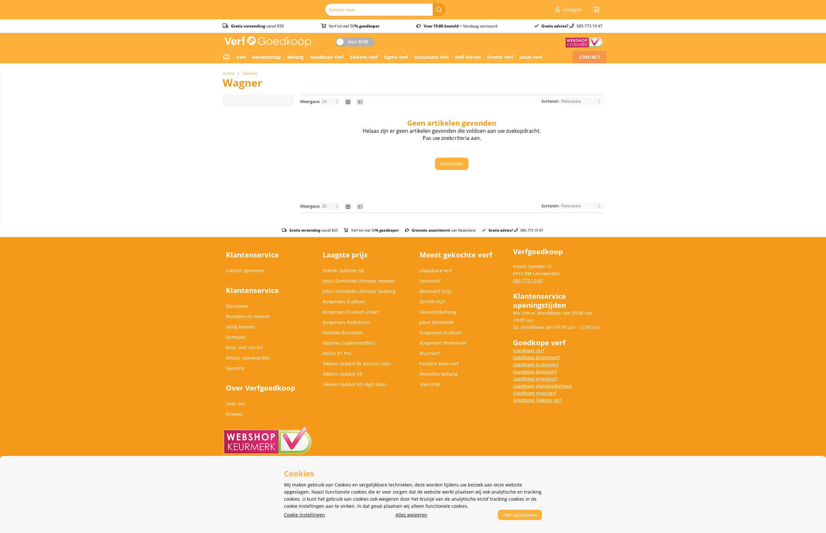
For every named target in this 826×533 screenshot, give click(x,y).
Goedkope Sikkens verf (537, 400)
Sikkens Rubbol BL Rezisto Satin (357, 364)
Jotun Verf (530, 57)
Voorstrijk (429, 384)
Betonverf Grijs (435, 291)
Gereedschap (266, 57)
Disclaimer (237, 306)
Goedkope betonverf (535, 372)
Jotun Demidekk (436, 322)
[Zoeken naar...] (439, 9)
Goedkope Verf (326, 57)
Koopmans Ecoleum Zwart (351, 312)
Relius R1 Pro (337, 353)
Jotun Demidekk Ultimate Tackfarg (359, 291)
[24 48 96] (331, 101)
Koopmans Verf (431, 57)
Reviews (234, 414)
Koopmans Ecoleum (344, 301)
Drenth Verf (500, 57)
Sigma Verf (396, 57)
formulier (236, 337)
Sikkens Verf (364, 57)
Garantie (235, 368)
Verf (241, 57)
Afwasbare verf (435, 270)
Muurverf (429, 353)
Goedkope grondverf (535, 379)
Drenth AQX (432, 301)
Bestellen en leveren (248, 316)
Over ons (235, 404)
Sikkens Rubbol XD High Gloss (355, 384)
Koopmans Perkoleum (346, 322)
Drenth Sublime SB (343, 270)
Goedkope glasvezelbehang (542, 386)
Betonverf (429, 281)
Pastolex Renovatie (343, 332)
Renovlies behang (438, 374)
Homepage (451, 164)
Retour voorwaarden (248, 358)
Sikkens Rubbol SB (342, 374)
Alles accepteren (520, 514)
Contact (589, 57)
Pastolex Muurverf (439, 364)
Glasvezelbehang (437, 312)
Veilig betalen (240, 327)
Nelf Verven (468, 57)
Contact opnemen (245, 270)
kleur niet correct (244, 347)
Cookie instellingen (304, 515)
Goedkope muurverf (534, 393)
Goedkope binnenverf (536, 357)
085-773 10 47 (528, 280)
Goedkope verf (528, 350)
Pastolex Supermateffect (349, 343)
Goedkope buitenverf (536, 364)
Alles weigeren (411, 515)
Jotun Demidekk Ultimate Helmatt (359, 281)
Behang (295, 57)
